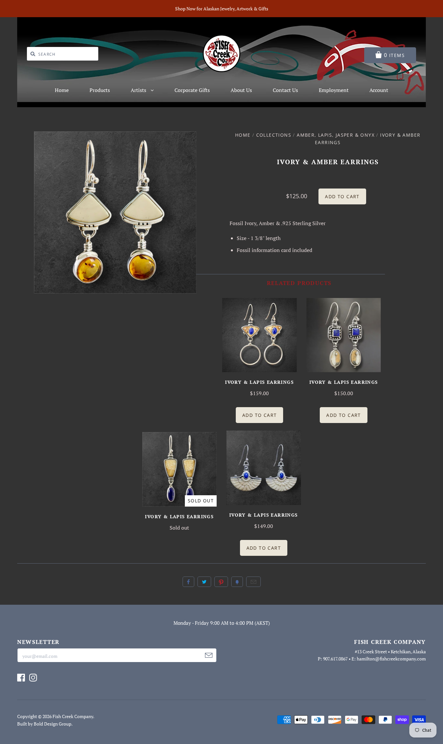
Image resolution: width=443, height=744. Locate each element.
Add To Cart (259, 415)
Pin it (221, 582)
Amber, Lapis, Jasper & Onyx (336, 135)
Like (188, 582)
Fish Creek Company (73, 716)
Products (100, 90)
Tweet (204, 582)
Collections (273, 135)
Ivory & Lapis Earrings (259, 382)
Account (378, 90)
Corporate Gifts (192, 90)
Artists (139, 90)
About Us (241, 90)
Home (62, 90)
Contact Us (285, 90)
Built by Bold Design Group (44, 724)
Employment (334, 90)
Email (253, 582)
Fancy (237, 582)
